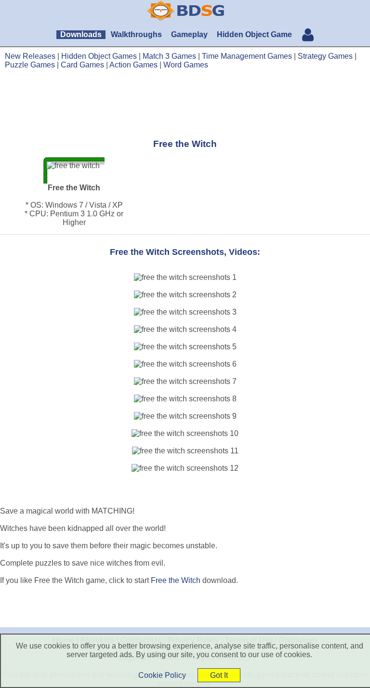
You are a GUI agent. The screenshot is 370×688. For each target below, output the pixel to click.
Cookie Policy (162, 675)
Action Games (133, 65)
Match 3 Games (169, 56)
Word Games (185, 65)
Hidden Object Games (99, 56)
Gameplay (189, 34)
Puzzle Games (30, 65)
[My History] (308, 35)
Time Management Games (247, 56)
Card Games (82, 65)
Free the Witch (175, 580)
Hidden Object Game (254, 34)
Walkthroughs (136, 34)
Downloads (81, 34)
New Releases (30, 56)
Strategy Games (325, 56)
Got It (219, 675)
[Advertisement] (185, 103)
